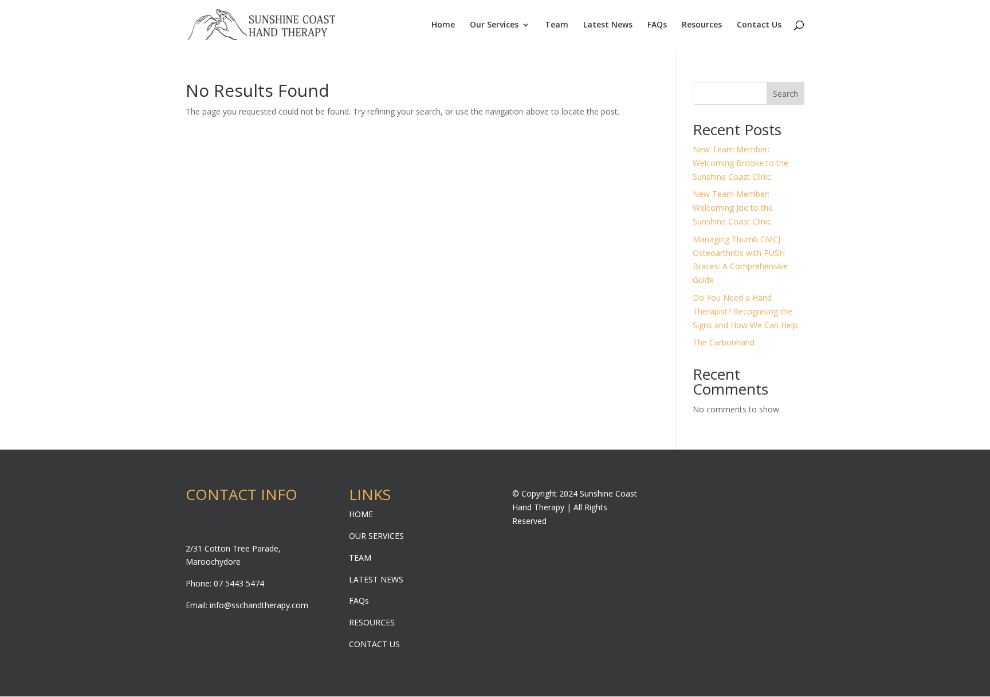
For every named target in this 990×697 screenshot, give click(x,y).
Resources (702, 25)
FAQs (657, 25)
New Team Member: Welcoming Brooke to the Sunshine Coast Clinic (740, 163)
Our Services (494, 25)
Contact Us (759, 25)
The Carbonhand (724, 342)
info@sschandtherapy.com (259, 605)
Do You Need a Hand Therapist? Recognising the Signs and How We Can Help (745, 311)
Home (443, 25)
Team (556, 25)
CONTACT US (374, 644)
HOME (361, 514)
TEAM (360, 557)
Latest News (607, 25)
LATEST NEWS (376, 579)
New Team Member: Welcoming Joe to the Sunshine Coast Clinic (733, 207)
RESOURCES (372, 622)
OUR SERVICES (376, 535)
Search (785, 93)
